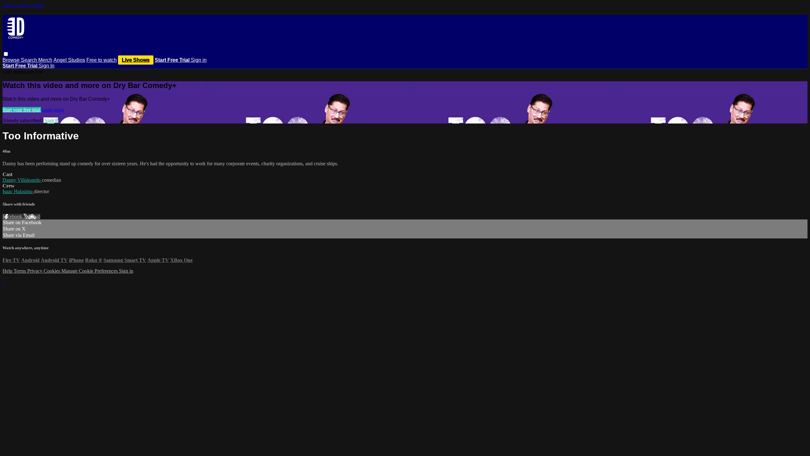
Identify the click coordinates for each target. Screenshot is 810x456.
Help (8, 271)
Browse (12, 60)
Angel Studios (69, 60)
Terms (20, 271)
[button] (6, 54)
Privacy (35, 271)
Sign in (199, 60)
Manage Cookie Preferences (90, 271)
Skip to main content (23, 5)
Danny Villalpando (22, 180)
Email (34, 216)
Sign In (46, 65)
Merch (45, 60)
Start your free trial (22, 109)
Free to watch (101, 60)
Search (29, 60)
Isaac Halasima (18, 191)
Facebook (13, 216)
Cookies (52, 271)
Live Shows (136, 60)
